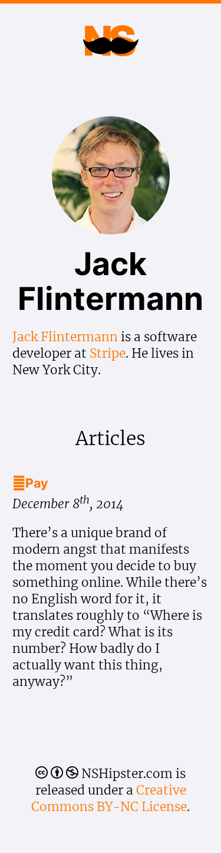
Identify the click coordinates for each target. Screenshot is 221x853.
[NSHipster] (110, 53)
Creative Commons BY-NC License (109, 798)
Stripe (108, 353)
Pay (30, 483)
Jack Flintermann (65, 337)
